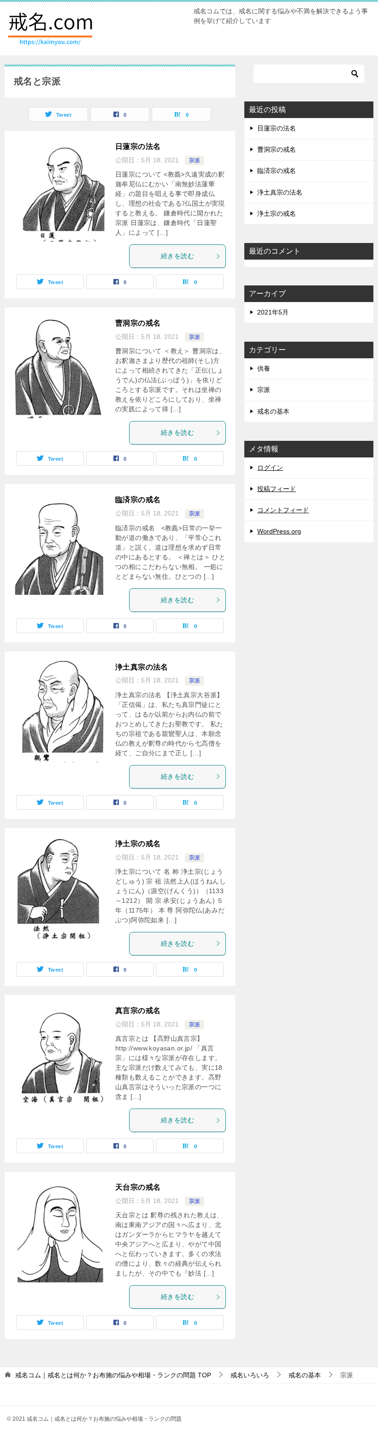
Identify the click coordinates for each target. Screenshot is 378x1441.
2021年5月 (273, 312)
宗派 (194, 160)
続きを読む (177, 256)
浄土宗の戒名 (137, 844)
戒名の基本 (273, 411)
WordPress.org (279, 531)
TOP (113, 1375)
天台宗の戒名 (137, 1187)
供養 (263, 368)
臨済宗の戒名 (137, 500)
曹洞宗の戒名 (137, 323)
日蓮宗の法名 (137, 146)
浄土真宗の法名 (141, 667)
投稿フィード (276, 488)
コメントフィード (283, 510)
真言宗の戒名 (137, 1010)
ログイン (270, 467)
